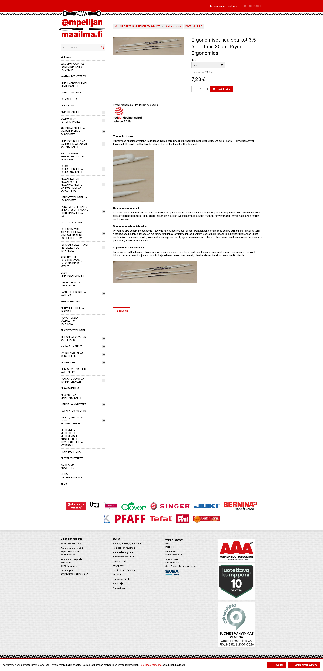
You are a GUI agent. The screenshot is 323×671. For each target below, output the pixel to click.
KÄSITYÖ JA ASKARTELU (67, 466)
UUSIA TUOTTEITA (71, 92)
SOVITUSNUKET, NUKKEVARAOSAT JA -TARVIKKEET (73, 156)
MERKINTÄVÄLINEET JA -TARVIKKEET (74, 199)
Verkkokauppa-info (123, 556)
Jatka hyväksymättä (304, 665)
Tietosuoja (118, 574)
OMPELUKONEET (70, 112)
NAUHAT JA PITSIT (71, 346)
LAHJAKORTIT (69, 105)
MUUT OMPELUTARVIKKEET (72, 274)
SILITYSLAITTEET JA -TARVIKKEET (73, 310)
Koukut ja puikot (173, 26)
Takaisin (122, 311)
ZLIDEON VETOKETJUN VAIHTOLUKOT (73, 371)
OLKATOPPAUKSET (71, 388)
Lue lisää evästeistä (151, 664)
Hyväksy (276, 665)
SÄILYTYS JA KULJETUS (74, 411)
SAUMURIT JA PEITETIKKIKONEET (71, 120)
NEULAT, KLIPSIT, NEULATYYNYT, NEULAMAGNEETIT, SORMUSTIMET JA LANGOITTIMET (71, 184)
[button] (224, 6)
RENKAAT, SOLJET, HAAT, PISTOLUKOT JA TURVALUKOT (74, 247)
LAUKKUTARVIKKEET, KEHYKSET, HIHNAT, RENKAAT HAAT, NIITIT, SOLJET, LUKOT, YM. (73, 234)
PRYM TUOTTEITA (71, 451)
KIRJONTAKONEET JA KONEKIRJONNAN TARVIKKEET (73, 131)
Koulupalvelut (119, 561)
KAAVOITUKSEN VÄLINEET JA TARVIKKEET (69, 320)
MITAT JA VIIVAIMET (72, 222)
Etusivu (66, 57)
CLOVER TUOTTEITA (72, 458)
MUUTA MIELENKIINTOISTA (71, 476)
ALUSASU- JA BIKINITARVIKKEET (71, 396)
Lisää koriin (221, 89)
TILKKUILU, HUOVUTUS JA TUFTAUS (73, 338)
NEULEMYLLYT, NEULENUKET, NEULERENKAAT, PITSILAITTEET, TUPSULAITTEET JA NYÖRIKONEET (72, 438)
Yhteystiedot (119, 588)
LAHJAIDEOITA (69, 99)
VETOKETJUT (68, 362)
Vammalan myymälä (124, 552)
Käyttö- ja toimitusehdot (124, 570)
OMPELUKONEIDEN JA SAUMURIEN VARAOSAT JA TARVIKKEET (74, 143)
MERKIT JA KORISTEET (73, 404)
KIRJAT (65, 484)
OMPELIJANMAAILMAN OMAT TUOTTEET (74, 84)
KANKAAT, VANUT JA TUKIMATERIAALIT (72, 380)
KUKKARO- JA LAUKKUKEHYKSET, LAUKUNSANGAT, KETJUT (71, 262)
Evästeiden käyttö (121, 579)
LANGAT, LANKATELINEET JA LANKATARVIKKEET (72, 169)
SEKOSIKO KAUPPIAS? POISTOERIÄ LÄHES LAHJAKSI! (73, 66)
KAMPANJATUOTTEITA (73, 76)
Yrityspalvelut (119, 565)
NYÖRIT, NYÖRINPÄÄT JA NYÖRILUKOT (73, 355)
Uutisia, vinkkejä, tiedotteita (127, 543)
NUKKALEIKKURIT (70, 301)
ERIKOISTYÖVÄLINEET (73, 330)
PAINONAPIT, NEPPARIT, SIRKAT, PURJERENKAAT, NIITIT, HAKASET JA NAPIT (74, 211)
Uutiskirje (118, 583)
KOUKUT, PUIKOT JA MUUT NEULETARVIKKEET (137, 26)
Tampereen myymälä (124, 548)
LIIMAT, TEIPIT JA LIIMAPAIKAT (70, 284)
